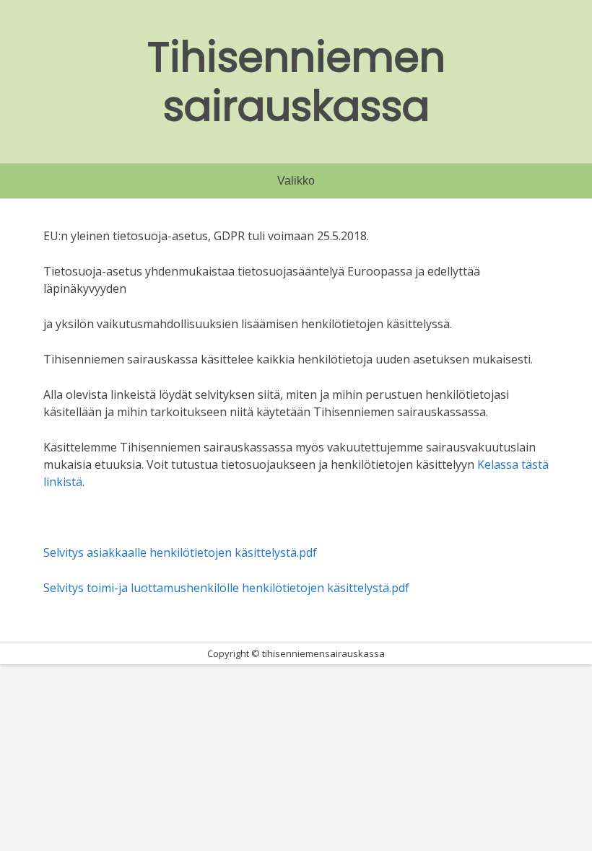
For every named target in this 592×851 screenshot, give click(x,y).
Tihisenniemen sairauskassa (296, 81)
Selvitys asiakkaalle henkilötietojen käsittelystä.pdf (180, 552)
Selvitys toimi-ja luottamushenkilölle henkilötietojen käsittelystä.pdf (226, 588)
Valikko (296, 181)
